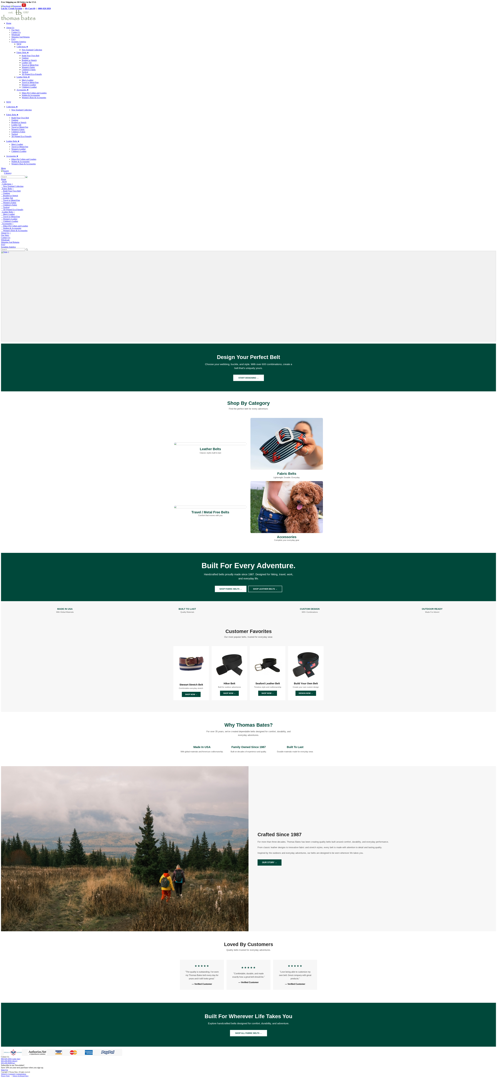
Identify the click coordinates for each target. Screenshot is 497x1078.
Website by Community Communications (13, 1074)
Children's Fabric (29, 70)
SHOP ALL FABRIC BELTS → (248, 1033)
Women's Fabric (28, 67)
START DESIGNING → (248, 378)
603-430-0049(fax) (8, 1063)
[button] (494, 291)
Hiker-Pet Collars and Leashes (34, 93)
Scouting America (18, 42)
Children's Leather (29, 87)
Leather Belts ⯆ (23, 77)
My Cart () (30, 8)
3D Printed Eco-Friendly (32, 74)
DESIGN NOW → (306, 693)
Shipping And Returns (20, 37)
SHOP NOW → (191, 694)
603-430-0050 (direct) (9, 1061)
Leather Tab (27, 63)
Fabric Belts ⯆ (23, 52)
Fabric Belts (6, 189)
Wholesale (15, 35)
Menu (3, 168)
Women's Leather (29, 85)
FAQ (13, 39)
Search (6, 171)
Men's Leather (27, 80)
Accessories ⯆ (23, 90)
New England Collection (32, 50)
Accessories (6, 223)
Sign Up (4, 1070)
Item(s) (7, 173)
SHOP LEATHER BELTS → (265, 589)
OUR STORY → (269, 862)
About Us (10, 28)
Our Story (15, 30)
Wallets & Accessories (31, 95)
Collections (6, 184)
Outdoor (25, 58)
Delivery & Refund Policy (21, 1076)
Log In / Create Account (11, 8)
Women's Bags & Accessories (34, 97)
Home (8, 23)
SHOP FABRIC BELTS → (230, 589)
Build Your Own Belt (30, 56)
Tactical (25, 72)
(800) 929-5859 (44, 8)
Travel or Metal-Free (30, 65)
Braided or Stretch (29, 60)
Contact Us (16, 32)
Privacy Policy (5, 1076)
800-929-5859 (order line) (10, 1059)
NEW (19, 44)
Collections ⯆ (22, 47)
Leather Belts (7, 212)
